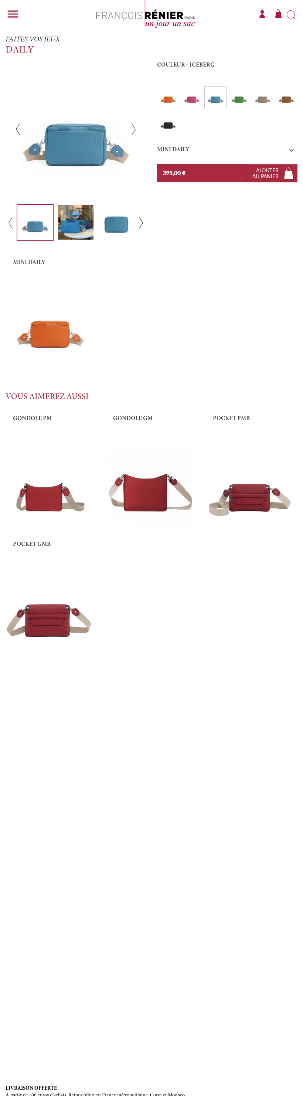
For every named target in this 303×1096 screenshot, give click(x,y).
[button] (227, 151)
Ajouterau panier (265, 173)
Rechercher (291, 15)
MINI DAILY (29, 262)
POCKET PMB (231, 419)
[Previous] (18, 129)
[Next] (133, 129)
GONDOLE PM (32, 419)
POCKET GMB (32, 544)
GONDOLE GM (133, 419)
